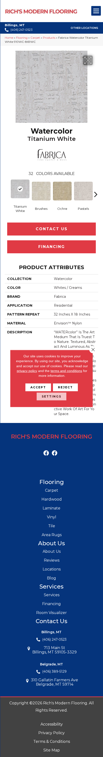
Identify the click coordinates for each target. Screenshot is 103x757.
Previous (7, 187)
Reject (65, 387)
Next (95, 187)
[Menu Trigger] (96, 11)
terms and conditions (66, 371)
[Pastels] (83, 191)
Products (49, 37)
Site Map (51, 750)
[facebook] (46, 453)
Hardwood (51, 499)
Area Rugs (52, 535)
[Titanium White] (20, 188)
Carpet (35, 37)
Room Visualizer (51, 612)
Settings (51, 396)
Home (9, 37)
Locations (52, 569)
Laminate (51, 508)
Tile (51, 526)
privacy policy (27, 371)
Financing (51, 246)
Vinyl (51, 517)
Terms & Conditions (51, 741)
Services (51, 595)
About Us (52, 551)
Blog (51, 578)
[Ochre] (62, 191)
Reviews (51, 560)
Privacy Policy (51, 733)
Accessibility (51, 724)
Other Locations (84, 28)
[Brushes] (41, 191)
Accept (38, 387)
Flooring (22, 37)
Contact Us (52, 229)
